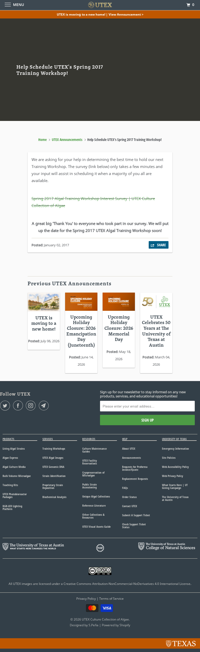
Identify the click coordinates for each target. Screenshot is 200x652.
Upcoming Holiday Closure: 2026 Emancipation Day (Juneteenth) (81, 331)
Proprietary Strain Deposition (52, 486)
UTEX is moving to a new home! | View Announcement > (100, 14)
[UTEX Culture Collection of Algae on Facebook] (19, 405)
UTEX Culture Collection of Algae (105, 619)
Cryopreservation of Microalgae (93, 474)
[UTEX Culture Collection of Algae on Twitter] (6, 405)
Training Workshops (53, 448)
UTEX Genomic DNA (53, 466)
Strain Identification (54, 475)
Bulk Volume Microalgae (17, 475)
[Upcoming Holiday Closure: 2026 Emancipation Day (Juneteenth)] (81, 302)
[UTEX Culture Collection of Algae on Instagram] (32, 405)
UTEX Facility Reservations (89, 462)
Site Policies (169, 457)
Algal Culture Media (14, 466)
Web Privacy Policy (172, 475)
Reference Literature (94, 505)
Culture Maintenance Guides (94, 450)
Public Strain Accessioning (89, 486)
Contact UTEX (129, 506)
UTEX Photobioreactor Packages (15, 495)
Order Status (129, 496)
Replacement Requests (135, 478)
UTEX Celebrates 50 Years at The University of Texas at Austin (156, 331)
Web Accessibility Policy (175, 466)
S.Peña (93, 625)
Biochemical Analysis (54, 496)
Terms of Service (111, 598)
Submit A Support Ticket (136, 515)
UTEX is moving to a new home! (43, 323)
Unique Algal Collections (96, 496)
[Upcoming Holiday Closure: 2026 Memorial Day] (119, 302)
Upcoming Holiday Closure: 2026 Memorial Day (118, 328)
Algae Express (10, 457)
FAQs (125, 487)
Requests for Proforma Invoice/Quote (134, 468)
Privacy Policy (86, 598)
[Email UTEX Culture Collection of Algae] (45, 405)
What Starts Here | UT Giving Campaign (175, 486)
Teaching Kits (10, 484)
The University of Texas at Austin (175, 498)
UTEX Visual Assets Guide (96, 526)
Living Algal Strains (14, 448)
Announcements (131, 457)
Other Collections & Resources (93, 516)
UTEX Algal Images (52, 457)
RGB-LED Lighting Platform (12, 507)
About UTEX (128, 448)
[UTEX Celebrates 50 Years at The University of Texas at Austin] (156, 302)
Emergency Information (175, 448)
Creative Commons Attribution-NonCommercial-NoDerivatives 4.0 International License (127, 584)
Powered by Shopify (116, 625)
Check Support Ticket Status (134, 525)
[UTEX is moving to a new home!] (44, 302)
